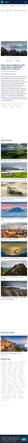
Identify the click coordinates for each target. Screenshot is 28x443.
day (9, 378)
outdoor (18, 106)
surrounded (11, 389)
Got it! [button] (23, 439)
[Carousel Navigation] (14, 346)
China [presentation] (24, 5)
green (3, 373)
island (3, 384)
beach (3, 367)
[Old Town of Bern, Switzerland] (2, 48)
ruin (23, 386)
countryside (10, 386)
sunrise (21, 378)
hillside (9, 367)
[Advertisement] (14, 26)
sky (21, 104)
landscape (5, 106)
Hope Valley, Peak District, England (11, 160)
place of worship (6, 397)
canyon (4, 389)
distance (4, 381)
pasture (21, 373)
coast (15, 367)
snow (14, 397)
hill (19, 384)
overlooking (5, 375)
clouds (3, 378)
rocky (10, 381)
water (16, 365)
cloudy (19, 375)
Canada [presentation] (18, 5)
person (3, 392)
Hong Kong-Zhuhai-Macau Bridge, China (12, 258)
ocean (3, 370)
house (8, 394)
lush (15, 373)
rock (3, 104)
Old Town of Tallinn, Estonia (9, 239)
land (3, 386)
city (3, 394)
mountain (15, 104)
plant (23, 384)
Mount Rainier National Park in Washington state (13, 219)
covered (21, 397)
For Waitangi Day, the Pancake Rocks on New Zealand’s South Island (14, 298)
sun (7, 400)
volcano (22, 392)
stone (9, 370)
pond (9, 384)
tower (14, 394)
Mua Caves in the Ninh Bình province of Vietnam (12, 277)
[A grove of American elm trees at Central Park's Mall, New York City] (25, 48)
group (9, 392)
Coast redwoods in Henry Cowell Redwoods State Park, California (13, 198)
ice (3, 400)
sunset (14, 378)
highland (13, 375)
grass (15, 370)
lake (21, 367)
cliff (16, 381)
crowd (15, 392)
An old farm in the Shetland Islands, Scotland (13, 179)
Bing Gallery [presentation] (4, 5)
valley (17, 386)
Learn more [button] (13, 441)
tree (19, 394)
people (18, 389)
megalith (22, 381)
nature (12, 106)
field (14, 384)
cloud (8, 104)
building (21, 370)
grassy (9, 373)
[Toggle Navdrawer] (25, 2)
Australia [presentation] (12, 5)
